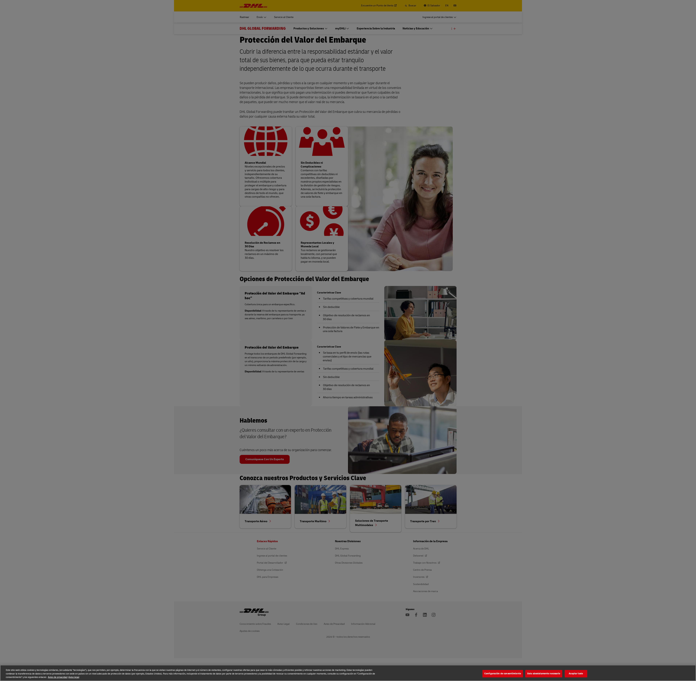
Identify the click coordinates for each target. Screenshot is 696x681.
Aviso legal (73, 677)
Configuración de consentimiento (502, 673)
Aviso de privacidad (57, 677)
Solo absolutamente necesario (543, 673)
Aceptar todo (576, 673)
